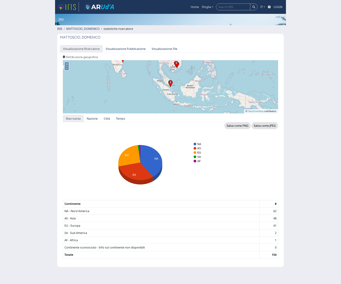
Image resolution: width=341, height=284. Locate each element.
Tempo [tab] (120, 119)
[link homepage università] (99, 7)
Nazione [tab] (92, 119)
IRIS (59, 29)
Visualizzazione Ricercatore (81, 49)
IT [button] (261, 7)
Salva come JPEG (265, 126)
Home (195, 7)
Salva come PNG (237, 126)
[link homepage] (68, 7)
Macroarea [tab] (73, 119)
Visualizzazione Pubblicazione (126, 49)
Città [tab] (107, 119)
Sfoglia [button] (206, 7)
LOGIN (278, 7)
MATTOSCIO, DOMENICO (83, 29)
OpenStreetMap (256, 111)
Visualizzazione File (164, 49)
